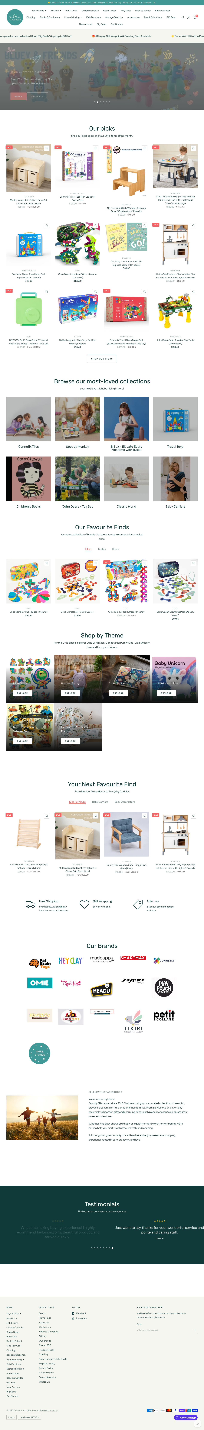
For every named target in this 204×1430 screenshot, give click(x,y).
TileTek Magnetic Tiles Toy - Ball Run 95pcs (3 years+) (77, 342)
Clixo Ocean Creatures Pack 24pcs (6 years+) (175, 613)
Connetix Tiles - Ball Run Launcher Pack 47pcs (77, 198)
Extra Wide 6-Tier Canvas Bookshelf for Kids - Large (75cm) (28, 866)
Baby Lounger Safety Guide (53, 1359)
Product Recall (46, 1349)
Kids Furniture (93, 17)
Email (139, 1324)
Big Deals (101, 24)
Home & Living (72, 17)
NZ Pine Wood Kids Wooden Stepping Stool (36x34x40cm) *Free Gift (126, 210)
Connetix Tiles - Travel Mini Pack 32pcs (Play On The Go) (29, 276)
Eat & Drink (71, 10)
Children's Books (90, 10)
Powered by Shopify (49, 1410)
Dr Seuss (126, 258)
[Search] (183, 17)
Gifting (42, 1336)
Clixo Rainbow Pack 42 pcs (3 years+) (28, 611)
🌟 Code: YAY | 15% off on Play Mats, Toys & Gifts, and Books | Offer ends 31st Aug (106, 36)
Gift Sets (171, 17)
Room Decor (109, 10)
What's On (44, 1381)
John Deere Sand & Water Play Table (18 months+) (175, 342)
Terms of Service (47, 1377)
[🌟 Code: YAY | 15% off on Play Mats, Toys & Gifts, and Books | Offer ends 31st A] (102, 2)
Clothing (31, 17)
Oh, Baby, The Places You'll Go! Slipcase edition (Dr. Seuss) (126, 263)
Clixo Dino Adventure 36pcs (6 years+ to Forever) (77, 276)
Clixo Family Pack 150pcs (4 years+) (126, 611)
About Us (44, 1322)
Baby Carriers (100, 801)
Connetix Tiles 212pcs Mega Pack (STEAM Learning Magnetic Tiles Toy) (126, 342)
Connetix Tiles (77, 193)
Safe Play (43, 1354)
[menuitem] (39, 10)
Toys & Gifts (38, 10)
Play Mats (126, 10)
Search (42, 1313)
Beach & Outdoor (153, 17)
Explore (22, 693)
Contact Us (45, 1327)
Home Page (45, 1317)
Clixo (77, 271)
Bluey (115, 549)
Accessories (133, 17)
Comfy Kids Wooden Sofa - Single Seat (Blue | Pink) (126, 866)
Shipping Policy (47, 1363)
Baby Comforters (125, 801)
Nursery (55, 10)
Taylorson (29, 197)
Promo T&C (45, 1345)
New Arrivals (85, 24)
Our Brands (117, 24)
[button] (25, 96)
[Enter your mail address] (195, 1330)
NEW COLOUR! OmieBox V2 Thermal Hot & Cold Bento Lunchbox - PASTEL (28, 342)
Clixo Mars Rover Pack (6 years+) (77, 611)
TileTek (77, 337)
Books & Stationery (50, 17)
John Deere (175, 337)
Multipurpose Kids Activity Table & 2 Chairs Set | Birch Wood (28, 202)
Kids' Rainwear (162, 10)
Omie (28, 337)
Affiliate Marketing (48, 1331)
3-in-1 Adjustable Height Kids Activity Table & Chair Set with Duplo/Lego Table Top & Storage (175, 200)
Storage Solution (114, 17)
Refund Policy (46, 1368)
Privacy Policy (46, 1372)
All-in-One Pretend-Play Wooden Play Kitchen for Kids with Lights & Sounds (175, 276)
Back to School (143, 10)
